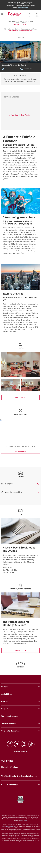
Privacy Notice (23, 820)
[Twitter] (17, 744)
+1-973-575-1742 (27, 69)
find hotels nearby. (26, 30)
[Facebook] (10, 744)
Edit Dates (16, 24)
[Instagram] (24, 744)
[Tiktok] (31, 744)
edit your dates (13, 30)
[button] (2, 4)
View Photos (20, 397)
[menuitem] (2, 14)
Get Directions (20, 451)
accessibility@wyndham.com (9, 826)
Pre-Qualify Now (23, 7)
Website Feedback (20, 752)
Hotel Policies (25, 115)
